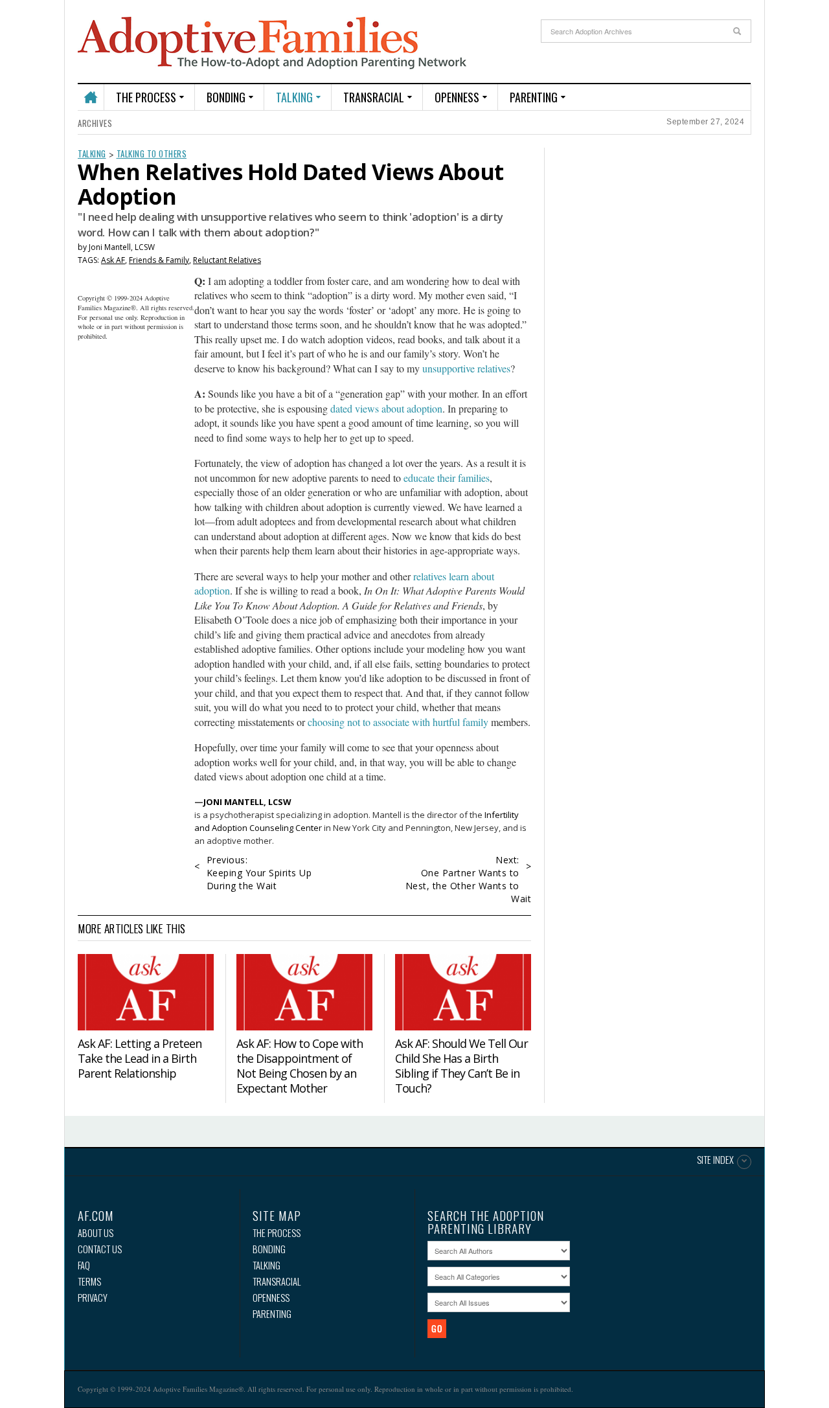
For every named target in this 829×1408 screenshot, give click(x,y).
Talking (294, 97)
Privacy (93, 1297)
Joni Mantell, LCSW (122, 247)
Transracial (373, 97)
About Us (95, 1233)
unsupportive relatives (466, 368)
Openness (457, 97)
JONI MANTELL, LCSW (247, 802)
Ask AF (113, 260)
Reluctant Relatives (227, 260)
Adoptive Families (272, 43)
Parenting (534, 97)
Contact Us (100, 1249)
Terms (89, 1281)
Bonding (226, 97)
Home (90, 91)
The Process (146, 97)
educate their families (446, 477)
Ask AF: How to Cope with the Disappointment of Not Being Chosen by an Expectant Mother (299, 1066)
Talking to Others (152, 153)
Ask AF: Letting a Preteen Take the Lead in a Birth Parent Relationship (139, 1058)
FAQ (84, 1265)
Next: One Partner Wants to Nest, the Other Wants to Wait (468, 879)
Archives (95, 123)
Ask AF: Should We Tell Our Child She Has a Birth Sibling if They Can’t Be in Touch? (461, 1066)
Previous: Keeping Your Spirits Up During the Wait (259, 873)
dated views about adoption (386, 408)
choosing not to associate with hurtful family (398, 722)
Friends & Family (159, 260)
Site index (715, 1160)
